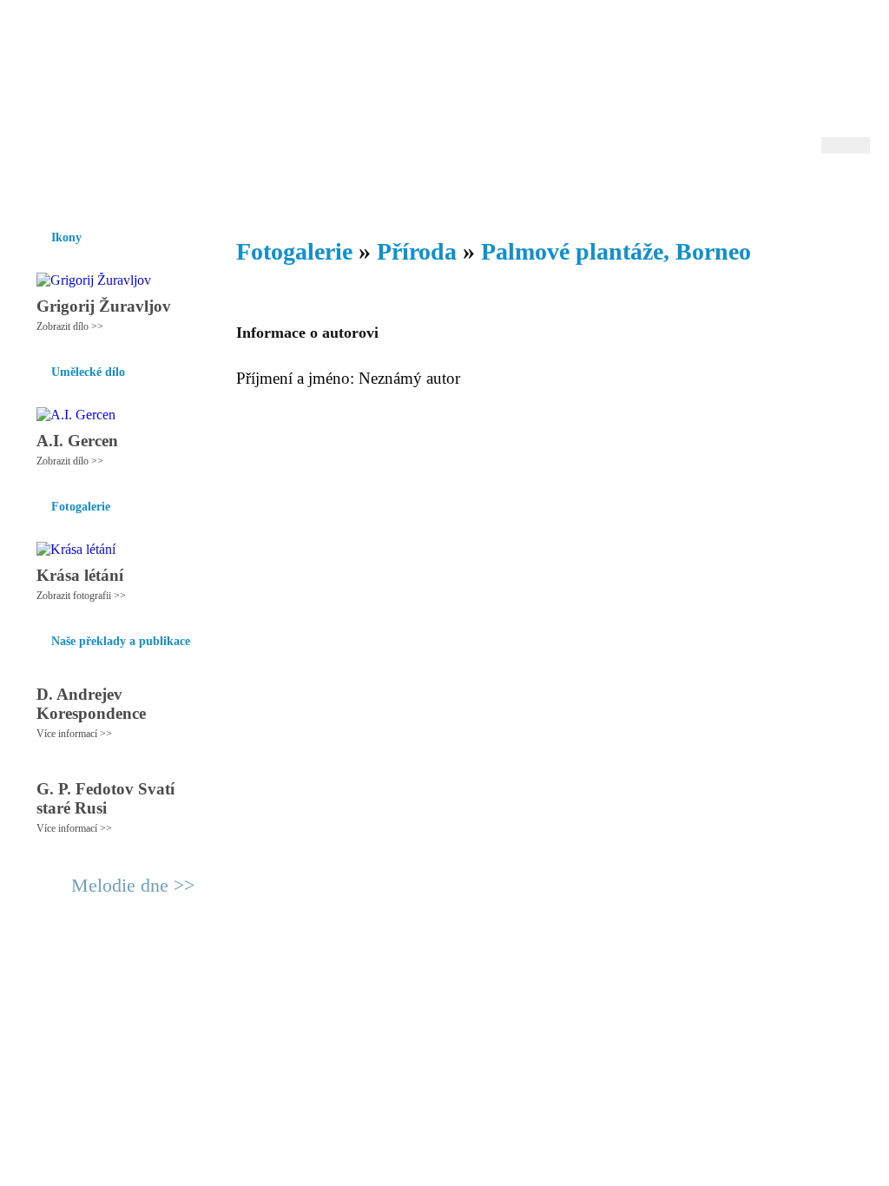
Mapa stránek (344, 978)
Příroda (417, 251)
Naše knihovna (753, 190)
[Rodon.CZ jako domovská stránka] (829, 190)
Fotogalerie (417, 190)
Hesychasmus (152, 190)
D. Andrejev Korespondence (91, 703)
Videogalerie (501, 190)
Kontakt (405, 978)
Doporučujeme (654, 190)
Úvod (34, 190)
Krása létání (79, 575)
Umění (225, 190)
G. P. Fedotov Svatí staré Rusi (105, 798)
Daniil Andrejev (644, 38)
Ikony (81, 190)
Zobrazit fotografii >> (81, 596)
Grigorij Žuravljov (103, 306)
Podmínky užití (267, 978)
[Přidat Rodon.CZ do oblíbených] (855, 190)
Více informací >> (74, 734)
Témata (574, 190)
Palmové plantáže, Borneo (616, 251)
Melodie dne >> (132, 885)
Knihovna (287, 190)
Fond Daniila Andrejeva (796, 38)
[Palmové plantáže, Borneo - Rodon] (127, 84)
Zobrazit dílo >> (69, 326)
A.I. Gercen (77, 441)
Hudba (350, 190)
